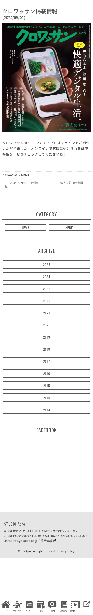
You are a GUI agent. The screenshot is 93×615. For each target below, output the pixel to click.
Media (25, 175)
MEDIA (69, 227)
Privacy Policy (66, 551)
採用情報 (46, 541)
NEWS (25, 227)
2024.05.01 (10, 175)
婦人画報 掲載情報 (74, 182)
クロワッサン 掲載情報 (21, 184)
